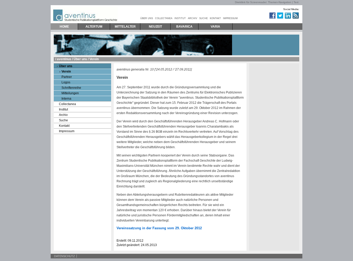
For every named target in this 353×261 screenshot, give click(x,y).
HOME (64, 26)
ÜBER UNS (146, 18)
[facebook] (272, 18)
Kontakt (64, 126)
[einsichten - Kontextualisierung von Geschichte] (267, 18)
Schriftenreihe (71, 88)
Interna (66, 98)
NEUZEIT (155, 26)
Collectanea (67, 104)
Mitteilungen (70, 93)
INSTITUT (180, 18)
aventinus (64, 59)
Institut (63, 109)
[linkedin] (287, 18)
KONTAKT (215, 18)
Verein (66, 71)
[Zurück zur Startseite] (84, 14)
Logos (66, 82)
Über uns (80, 59)
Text (296, 2)
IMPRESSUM (230, 18)
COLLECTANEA (163, 18)
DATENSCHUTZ (64, 256)
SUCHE (203, 18)
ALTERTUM (94, 26)
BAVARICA (184, 26)
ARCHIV (192, 18)
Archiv (63, 115)
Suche (63, 120)
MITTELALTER (125, 26)
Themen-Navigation (279, 2)
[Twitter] (280, 18)
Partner (67, 77)
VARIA (215, 26)
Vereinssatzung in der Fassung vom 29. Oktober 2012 (159, 228)
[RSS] (295, 18)
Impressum (66, 131)
